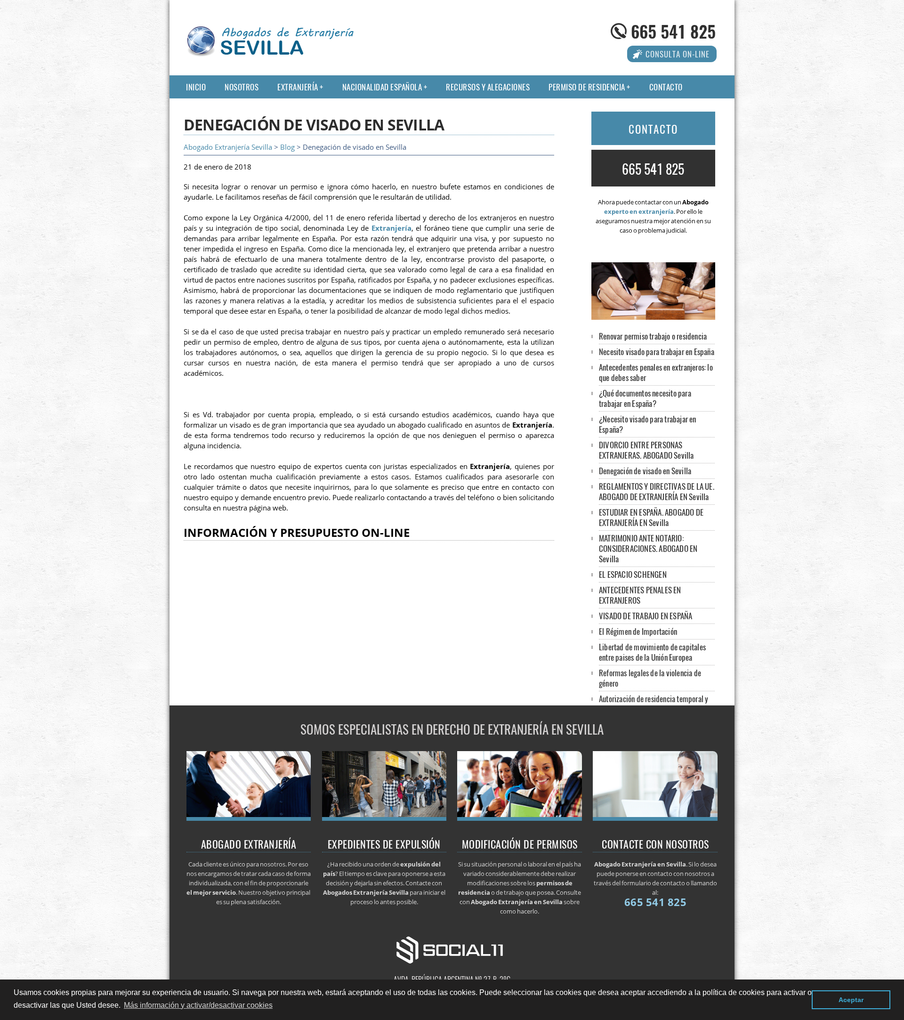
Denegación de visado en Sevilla (645, 471)
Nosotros (241, 87)
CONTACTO (653, 129)
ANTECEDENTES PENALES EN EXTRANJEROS (640, 595)
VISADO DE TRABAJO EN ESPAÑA (645, 616)
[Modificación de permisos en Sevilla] (519, 818)
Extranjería (297, 87)
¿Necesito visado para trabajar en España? (647, 424)
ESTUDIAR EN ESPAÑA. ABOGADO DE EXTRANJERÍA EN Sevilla (651, 517)
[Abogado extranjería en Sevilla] (248, 818)
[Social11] (452, 949)
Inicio (196, 87)
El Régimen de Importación (638, 631)
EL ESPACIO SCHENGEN (633, 574)
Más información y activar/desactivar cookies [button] (198, 1005)
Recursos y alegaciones (488, 87)
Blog (287, 147)
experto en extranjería (639, 211)
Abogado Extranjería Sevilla (228, 147)
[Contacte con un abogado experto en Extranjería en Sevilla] (655, 818)
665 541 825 (673, 31)
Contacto (666, 87)
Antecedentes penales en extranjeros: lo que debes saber (656, 372)
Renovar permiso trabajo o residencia (653, 336)
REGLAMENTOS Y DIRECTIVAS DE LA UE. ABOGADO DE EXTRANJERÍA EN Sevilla (656, 491)
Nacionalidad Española (382, 87)
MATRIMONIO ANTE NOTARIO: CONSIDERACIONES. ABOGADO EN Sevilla (648, 548)
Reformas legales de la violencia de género (650, 678)
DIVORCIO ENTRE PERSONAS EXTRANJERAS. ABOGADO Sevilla (646, 450)
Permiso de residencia (587, 87)
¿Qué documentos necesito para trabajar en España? (645, 398)
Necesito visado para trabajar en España (656, 351)
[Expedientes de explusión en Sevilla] (384, 818)
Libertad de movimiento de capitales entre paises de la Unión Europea (652, 652)
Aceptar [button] (851, 1000)
